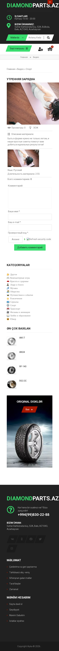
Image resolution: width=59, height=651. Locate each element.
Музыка (14, 288)
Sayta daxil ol (15, 604)
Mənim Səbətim (17, 615)
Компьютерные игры (20, 278)
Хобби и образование (20, 316)
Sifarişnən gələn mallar (20, 578)
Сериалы (14, 302)
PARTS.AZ (29, 5)
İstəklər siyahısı (16, 621)
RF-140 (22, 366)
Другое (13, 274)
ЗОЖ (35, 127)
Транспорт (15, 309)
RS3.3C (23, 381)
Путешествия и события (21, 295)
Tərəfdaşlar (15, 583)
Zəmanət (13, 589)
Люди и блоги (17, 285)
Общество (15, 291)
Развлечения (16, 298)
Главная (24, 57)
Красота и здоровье (19, 281)
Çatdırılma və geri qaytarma (23, 567)
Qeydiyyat (14, 609)
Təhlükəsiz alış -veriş (19, 572)
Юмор (13, 319)
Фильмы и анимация (20, 312)
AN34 (22, 352)
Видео (20, 69)
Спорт (29, 69)
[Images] (23, 158)
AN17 (22, 337)
